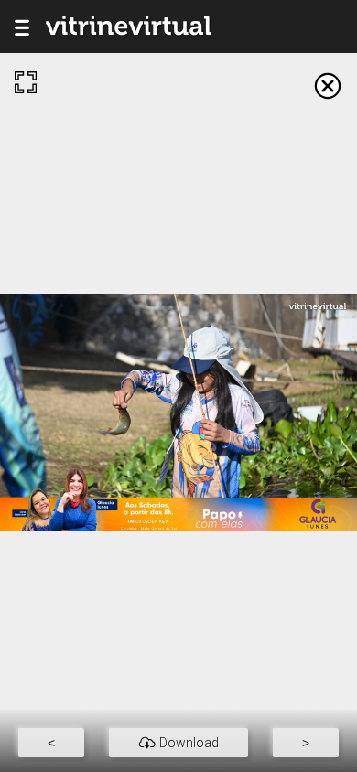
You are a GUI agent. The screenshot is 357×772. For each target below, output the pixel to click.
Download (189, 742)
